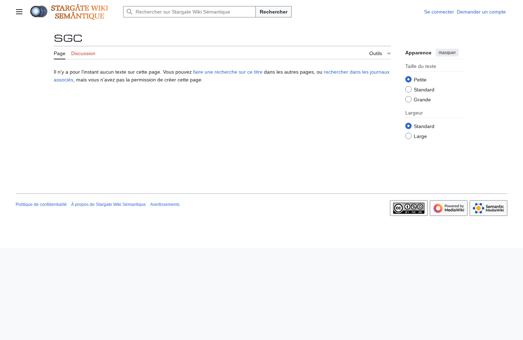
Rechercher (273, 12)
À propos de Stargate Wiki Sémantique (108, 204)
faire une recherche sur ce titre (228, 72)
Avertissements (165, 204)
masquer (447, 52)
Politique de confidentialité (41, 204)
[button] (19, 11)
